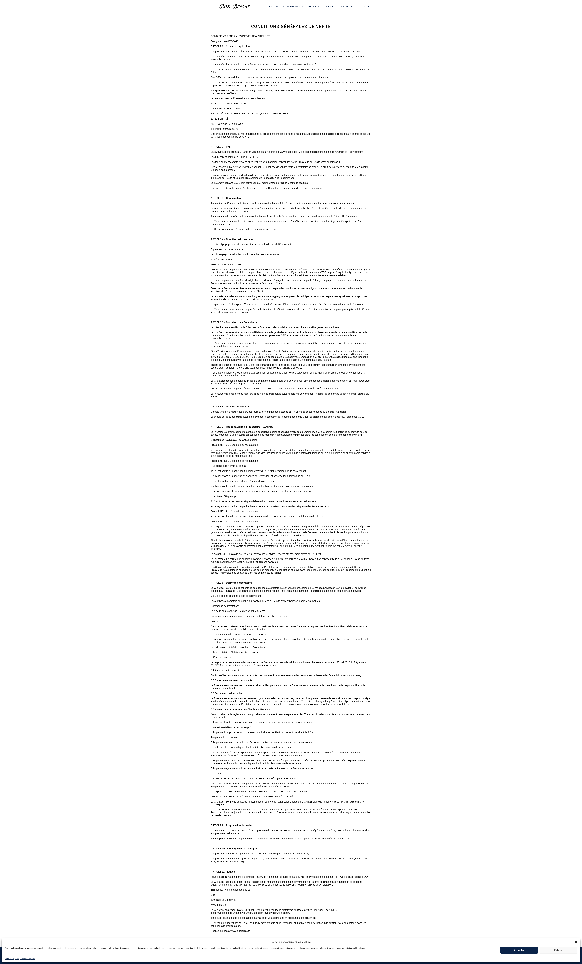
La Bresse (348, 6)
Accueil (273, 6)
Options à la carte (322, 6)
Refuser (558, 950)
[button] (575, 942)
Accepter (519, 950)
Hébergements (293, 6)
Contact (366, 6)
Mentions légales (12, 958)
